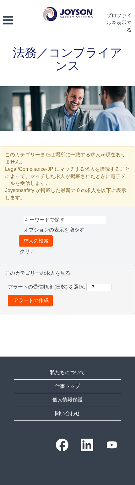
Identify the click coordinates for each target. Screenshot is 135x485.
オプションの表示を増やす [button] (54, 229)
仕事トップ (67, 386)
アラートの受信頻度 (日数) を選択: (46, 286)
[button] (19, 20)
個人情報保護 (67, 399)
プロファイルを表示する (119, 23)
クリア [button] (27, 251)
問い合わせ (67, 413)
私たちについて (67, 372)
